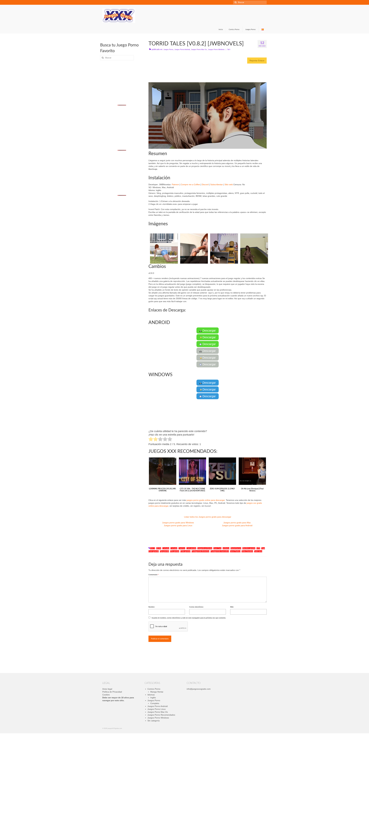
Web (232, 607)
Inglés (153, 697)
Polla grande (185, 551)
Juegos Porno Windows (216, 49)
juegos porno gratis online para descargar (206, 500)
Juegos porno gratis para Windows (178, 522)
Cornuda (165, 548)
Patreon (175, 184)
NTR (258, 548)
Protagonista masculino (219, 551)
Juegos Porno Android (182, 49)
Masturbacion (235, 548)
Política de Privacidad (112, 692)
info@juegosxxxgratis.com (199, 689)
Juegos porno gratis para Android (237, 525)
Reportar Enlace (257, 60)
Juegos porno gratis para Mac (237, 522)
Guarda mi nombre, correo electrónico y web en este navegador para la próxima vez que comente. (189, 618)
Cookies (106, 695)
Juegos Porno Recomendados (161, 715)
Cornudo (173, 548)
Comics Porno (153, 689)
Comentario (153, 574)
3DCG (152, 548)
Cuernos (181, 548)
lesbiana (226, 548)
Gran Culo (217, 548)
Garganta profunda (204, 548)
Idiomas (151, 695)
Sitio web (229, 184)
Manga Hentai (156, 692)
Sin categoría (153, 720)
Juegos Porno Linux (156, 709)
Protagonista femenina (200, 551)
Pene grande (153, 551)
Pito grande (174, 551)
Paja (263, 548)
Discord (205, 184)
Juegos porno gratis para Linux (178, 525)
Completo (154, 703)
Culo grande (191, 548)
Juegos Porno (168, 49)
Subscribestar (216, 184)
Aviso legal (107, 689)
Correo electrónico (196, 607)
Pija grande (164, 551)
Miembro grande (248, 548)
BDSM (158, 548)
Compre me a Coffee (190, 184)
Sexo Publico (235, 551)
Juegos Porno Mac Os (199, 49)
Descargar (209, 330)
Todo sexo (258, 551)
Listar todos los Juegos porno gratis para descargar (207, 517)
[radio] (150, 439)
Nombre (151, 607)
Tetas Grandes (247, 551)
